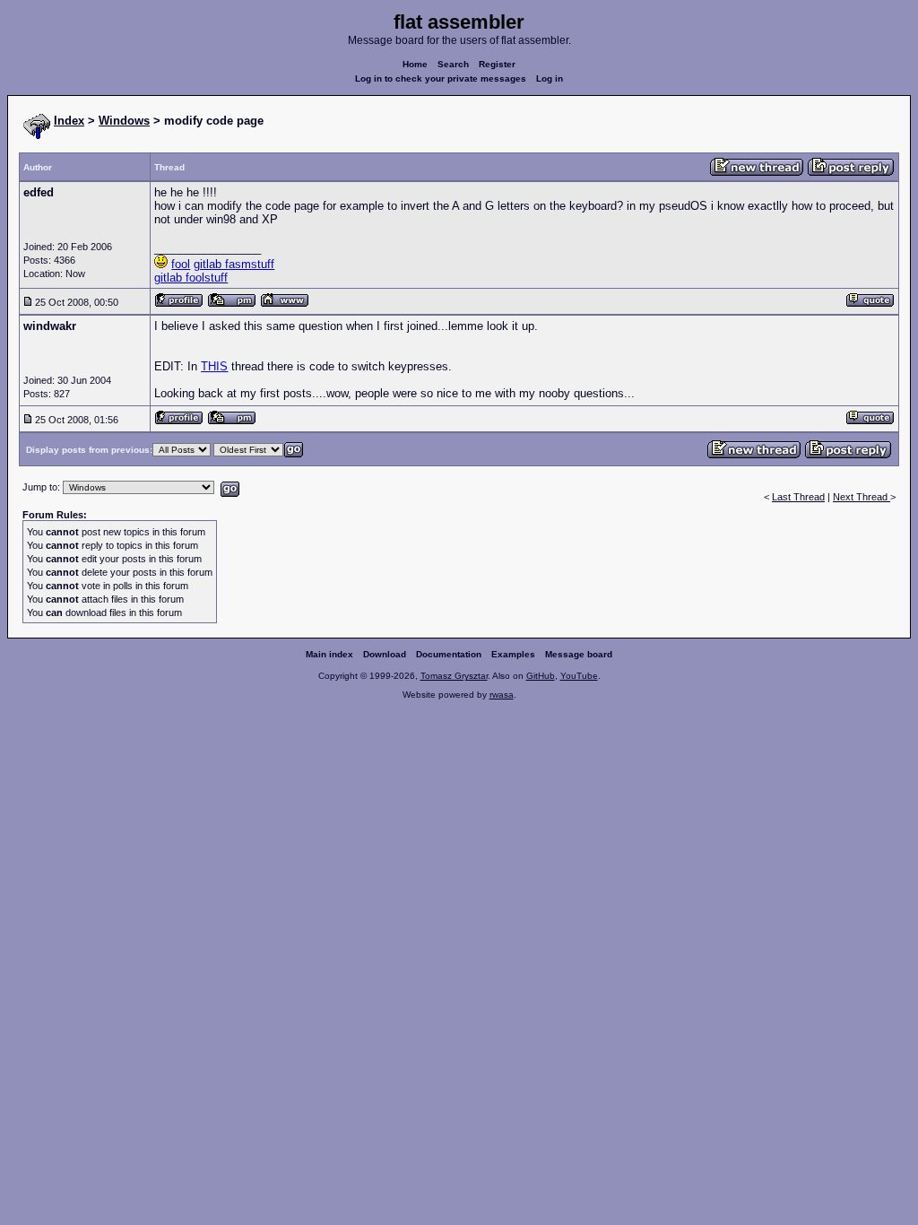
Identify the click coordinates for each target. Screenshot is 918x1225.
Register (497, 64)
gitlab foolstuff (191, 277)
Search (453, 64)
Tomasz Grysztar (454, 676)
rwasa (501, 694)
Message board (578, 654)
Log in (549, 78)
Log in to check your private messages (440, 78)
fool (180, 264)
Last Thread (798, 496)
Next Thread (861, 496)
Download (384, 654)
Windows (124, 120)
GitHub (540, 676)
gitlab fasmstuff (234, 264)
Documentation (448, 654)
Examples (513, 654)
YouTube (579, 676)
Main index (329, 654)
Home (415, 64)
